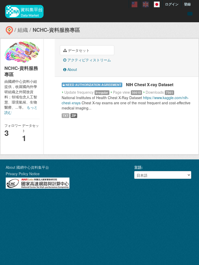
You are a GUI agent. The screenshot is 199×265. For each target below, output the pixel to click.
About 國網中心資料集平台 (27, 167)
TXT (65, 115)
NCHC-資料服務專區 (56, 29)
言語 (137, 167)
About (71, 69)
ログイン (172, 4)
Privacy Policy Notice (23, 173)
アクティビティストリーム (88, 59)
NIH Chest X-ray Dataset (149, 84)
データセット (78, 50)
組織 (23, 29)
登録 (187, 4)
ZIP (74, 115)
